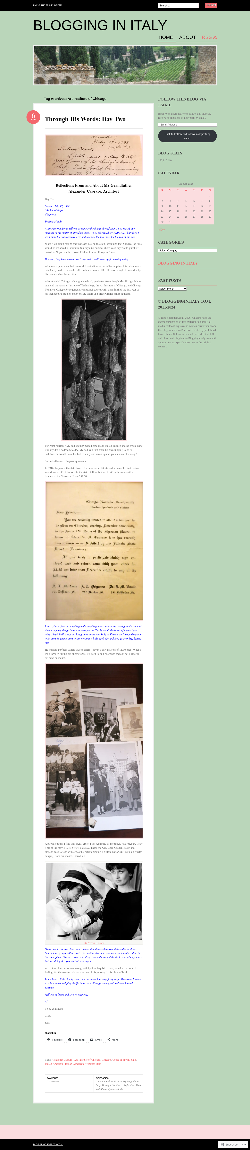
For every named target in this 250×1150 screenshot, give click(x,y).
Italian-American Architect (80, 1064)
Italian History (114, 1081)
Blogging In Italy (100, 25)
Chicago (106, 1059)
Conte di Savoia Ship (124, 1059)
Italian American (54, 1064)
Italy (98, 1064)
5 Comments (53, 1081)
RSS (207, 37)
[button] (94, 370)
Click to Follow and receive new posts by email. (187, 136)
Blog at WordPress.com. (48, 1144)
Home (166, 37)
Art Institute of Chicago (87, 1059)
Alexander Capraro (62, 1059)
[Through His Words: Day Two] (94, 178)
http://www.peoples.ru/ (94, 942)
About (187, 37)
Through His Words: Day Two (85, 118)
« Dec (161, 229)
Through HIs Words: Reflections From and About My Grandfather (118, 1087)
